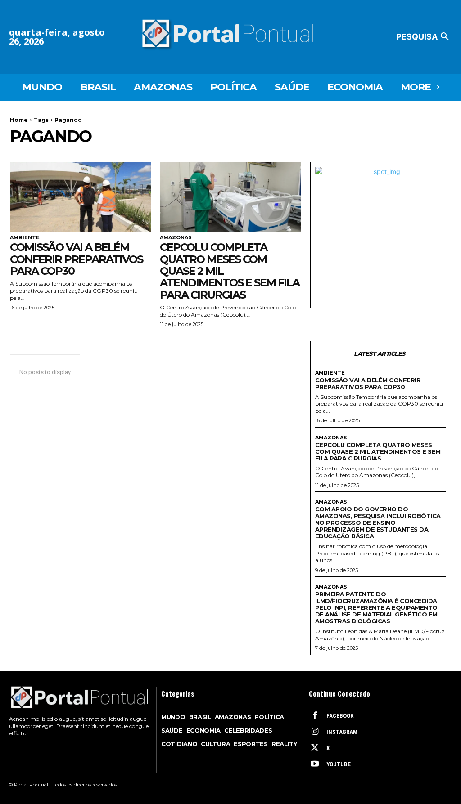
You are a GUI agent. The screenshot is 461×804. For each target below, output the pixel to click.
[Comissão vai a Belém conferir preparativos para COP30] (80, 197)
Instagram (341, 731)
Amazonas (176, 238)
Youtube (338, 764)
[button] (424, 37)
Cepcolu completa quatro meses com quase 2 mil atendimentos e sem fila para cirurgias (378, 451)
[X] (315, 748)
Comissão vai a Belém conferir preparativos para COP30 (76, 259)
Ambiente (25, 238)
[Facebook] (315, 716)
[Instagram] (315, 732)
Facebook (339, 715)
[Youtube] (315, 764)
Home (19, 119)
